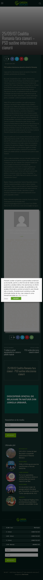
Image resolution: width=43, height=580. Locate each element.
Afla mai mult (22, 295)
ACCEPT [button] (16, 298)
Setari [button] (6, 298)
